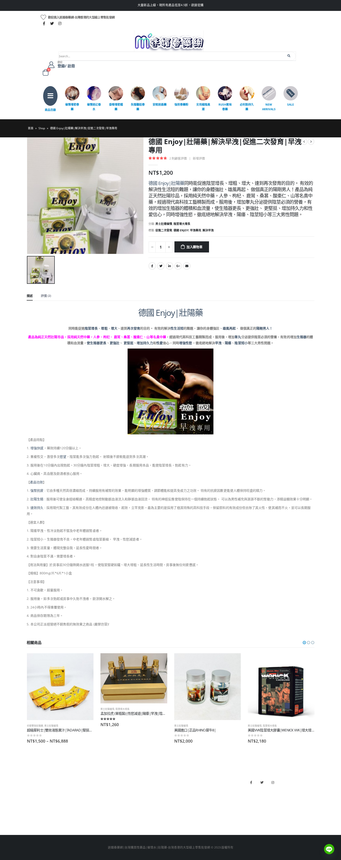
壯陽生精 (36, 499)
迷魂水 (104, 804)
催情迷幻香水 (94, 107)
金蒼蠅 (104, 788)
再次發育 (133, 328)
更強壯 (114, 343)
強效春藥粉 (181, 105)
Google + (178, 266)
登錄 (30, 819)
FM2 (103, 796)
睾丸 (238, 337)
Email (186, 266)
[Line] (329, 849)
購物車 (31, 812)
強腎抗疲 (36, 490)
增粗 (104, 328)
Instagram (272, 782)
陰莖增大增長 (182, 224)
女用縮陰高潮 (203, 107)
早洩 (218, 343)
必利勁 (177, 788)
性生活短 (176, 328)
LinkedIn (169, 266)
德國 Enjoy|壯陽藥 (166, 183)
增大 (114, 328)
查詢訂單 (33, 796)
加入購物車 (195, 247)
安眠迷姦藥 (160, 105)
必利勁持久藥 (247, 107)
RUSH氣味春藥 (225, 107)
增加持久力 (145, 343)
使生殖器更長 (96, 343)
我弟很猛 (179, 819)
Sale (290, 105)
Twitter (160, 266)
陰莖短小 (241, 343)
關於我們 (33, 780)
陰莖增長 (91, 328)
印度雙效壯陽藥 (35, 725)
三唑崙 (104, 819)
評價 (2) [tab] (46, 296)
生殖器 (301, 337)
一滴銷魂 (106, 812)
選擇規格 (86, 661)
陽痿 (228, 343)
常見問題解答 (36, 788)
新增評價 (199, 158)
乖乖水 (104, 780)
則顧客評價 (178, 158)
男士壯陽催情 (163, 224)
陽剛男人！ (264, 328)
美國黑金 (179, 780)
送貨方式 (33, 804)
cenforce (179, 812)
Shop (42, 128)
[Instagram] (60, 23)
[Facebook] (44, 23)
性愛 (159, 343)
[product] (60, 686)
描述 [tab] (30, 296)
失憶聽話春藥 (138, 107)
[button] (304, 642)
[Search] (289, 56)
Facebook (152, 266)
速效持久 (36, 507)
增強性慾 (185, 343)
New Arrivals (269, 107)
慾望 (63, 456)
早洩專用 (195, 230)
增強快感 (36, 448)
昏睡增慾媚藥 (116, 107)
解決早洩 (208, 230)
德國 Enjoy (181, 230)
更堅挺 (128, 343)
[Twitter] (52, 23)
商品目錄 (50, 110)
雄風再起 (229, 328)
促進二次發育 (163, 230)
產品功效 (36, 482)
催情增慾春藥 (72, 107)
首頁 (30, 128)
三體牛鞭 (179, 804)
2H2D (176, 796)
